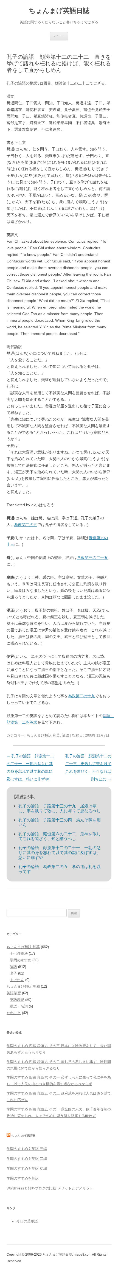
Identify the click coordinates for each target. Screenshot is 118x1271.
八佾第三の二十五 (92, 557)
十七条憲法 (19, 953)
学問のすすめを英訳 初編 (27, 1168)
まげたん (17, 980)
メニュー (59, 36)
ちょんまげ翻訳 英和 (23, 986)
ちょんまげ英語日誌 (59, 10)
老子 (13, 973)
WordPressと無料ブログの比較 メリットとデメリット (50, 1188)
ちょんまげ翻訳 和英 (43, 735)
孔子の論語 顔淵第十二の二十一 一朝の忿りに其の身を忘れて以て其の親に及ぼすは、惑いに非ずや (59, 852)
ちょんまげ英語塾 (23, 1135)
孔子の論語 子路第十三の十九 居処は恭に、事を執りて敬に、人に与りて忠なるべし (59, 808)
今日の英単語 (27, 1221)
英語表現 (17, 1000)
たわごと (14, 1013)
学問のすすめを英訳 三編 (27, 1149)
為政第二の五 (25, 524)
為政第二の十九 (81, 696)
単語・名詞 (19, 1006)
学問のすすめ (20, 960)
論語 (65, 735)
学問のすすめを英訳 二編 (27, 1159)
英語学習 (14, 993)
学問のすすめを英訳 (23, 1178)
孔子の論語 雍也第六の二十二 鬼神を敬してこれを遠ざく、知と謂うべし (59, 836)
